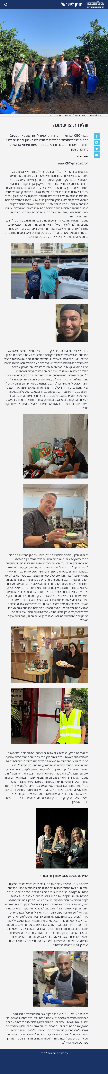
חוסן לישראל (71, 4)
